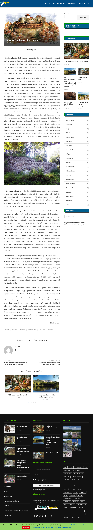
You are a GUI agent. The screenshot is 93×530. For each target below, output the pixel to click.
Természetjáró (77, 183)
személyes (77, 498)
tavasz (82, 501)
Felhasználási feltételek (11, 501)
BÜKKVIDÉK (71, 3)
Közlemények (77, 171)
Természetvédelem (77, 188)
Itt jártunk (77, 158)
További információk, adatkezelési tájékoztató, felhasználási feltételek (50, 527)
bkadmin (18, 347)
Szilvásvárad (67, 501)
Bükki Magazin (67, 473)
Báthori (7, 329)
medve (65, 495)
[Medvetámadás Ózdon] (9, 429)
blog (65, 467)
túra (65, 511)
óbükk (73, 517)
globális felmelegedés (69, 486)
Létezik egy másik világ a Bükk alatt (68, 104)
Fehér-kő (74, 483)
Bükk (86, 467)
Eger (73, 479)
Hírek (77, 154)
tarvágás (75, 501)
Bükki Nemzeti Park (78, 473)
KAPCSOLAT (81, 3)
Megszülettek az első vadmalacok (22, 438)
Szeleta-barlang (68, 498)
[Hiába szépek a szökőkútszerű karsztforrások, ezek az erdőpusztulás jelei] (9, 463)
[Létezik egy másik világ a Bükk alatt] (70, 96)
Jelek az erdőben (22, 476)
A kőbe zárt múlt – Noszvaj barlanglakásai (83, 104)
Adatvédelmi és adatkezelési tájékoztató (16, 511)
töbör (65, 507)
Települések (77, 179)
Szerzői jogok (8, 515)
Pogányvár (72, 495)
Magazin (56, 3)
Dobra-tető (66, 479)
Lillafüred (82, 492)
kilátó (79, 489)
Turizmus (77, 200)
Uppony (82, 514)
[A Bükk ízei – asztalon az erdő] (18, 383)
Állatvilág (77, 124)
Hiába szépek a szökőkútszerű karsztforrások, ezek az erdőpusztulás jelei (23, 464)
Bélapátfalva (78, 467)
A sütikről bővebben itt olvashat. (80, 525)
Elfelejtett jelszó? (39, 490)
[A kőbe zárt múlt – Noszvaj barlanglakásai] (83, 96)
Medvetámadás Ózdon (22, 427)
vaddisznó (66, 517)
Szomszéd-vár (8, 333)
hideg (79, 486)
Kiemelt (77, 162)
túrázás (66, 514)
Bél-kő (70, 467)
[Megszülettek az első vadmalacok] (9, 440)
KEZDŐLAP (7, 487)
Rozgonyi (50, 329)
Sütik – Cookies (8, 506)
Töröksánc (81, 507)
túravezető (80, 511)
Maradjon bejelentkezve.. (42, 480)
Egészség (77, 141)
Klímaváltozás (77, 167)
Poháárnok (42, 329)
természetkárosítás (69, 504)
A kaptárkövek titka (82, 78)
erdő (79, 479)
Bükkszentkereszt (76, 476)
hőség (73, 489)
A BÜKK (62, 3)
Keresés (67, 14)
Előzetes (77, 145)
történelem (73, 507)
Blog (77, 129)
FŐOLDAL (48, 3)
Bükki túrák (77, 133)
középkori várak (32, 329)
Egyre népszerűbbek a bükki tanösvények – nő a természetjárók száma (70, 82)
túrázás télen (74, 514)
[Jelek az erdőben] (9, 479)
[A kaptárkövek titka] (83, 72)
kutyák (75, 492)
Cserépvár (14, 329)
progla (80, 495)
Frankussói (22, 329)
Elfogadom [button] (26, 527)
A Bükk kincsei (10, 37)
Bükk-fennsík (67, 470)
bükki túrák (66, 476)
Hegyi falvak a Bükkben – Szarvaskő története (23, 450)
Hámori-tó (66, 489)
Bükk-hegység (76, 470)
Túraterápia (77, 196)
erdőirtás (66, 483)
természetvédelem (81, 504)
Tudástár (18, 37)
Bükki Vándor (77, 137)
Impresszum (8, 496)
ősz (79, 517)
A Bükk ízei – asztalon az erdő (17, 395)
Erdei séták (77, 150)
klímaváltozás (67, 492)
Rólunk (6, 491)
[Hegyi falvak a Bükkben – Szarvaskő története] (9, 451)
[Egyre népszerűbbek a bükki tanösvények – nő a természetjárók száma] (46, 383)
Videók (77, 205)
